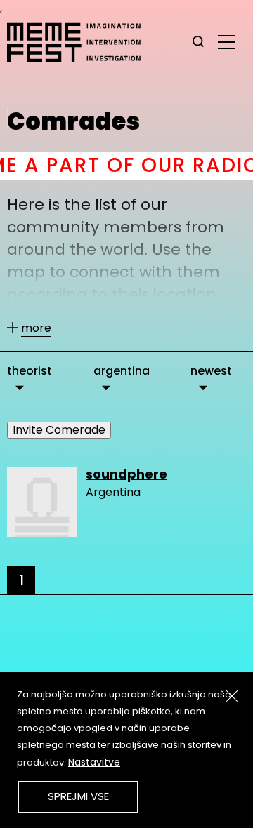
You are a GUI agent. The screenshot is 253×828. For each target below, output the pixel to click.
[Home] (81, 42)
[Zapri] (232, 696)
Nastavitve (94, 762)
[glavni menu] (226, 41)
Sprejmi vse (78, 796)
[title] (198, 42)
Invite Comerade (59, 430)
